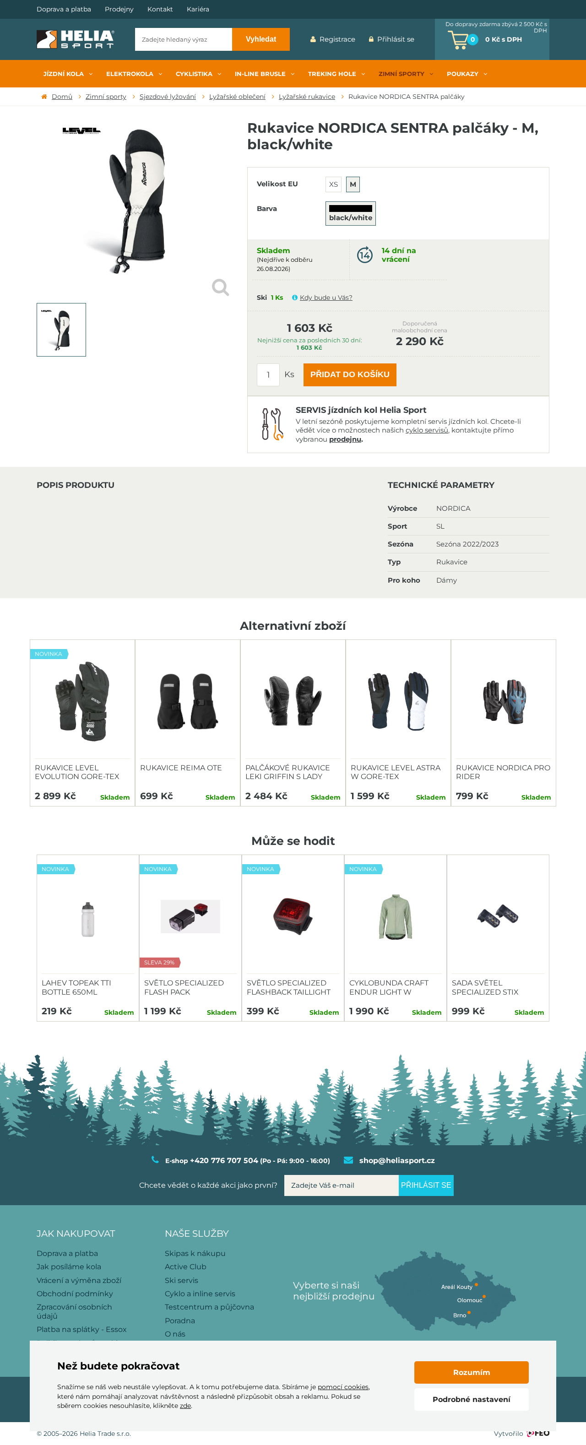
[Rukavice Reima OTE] (187, 701)
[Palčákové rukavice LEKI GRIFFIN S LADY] (293, 701)
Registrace (337, 39)
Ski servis (181, 1280)
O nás (175, 1334)
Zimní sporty (106, 96)
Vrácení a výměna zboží (79, 1280)
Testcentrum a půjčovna (209, 1307)
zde (185, 1406)
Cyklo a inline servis (200, 1293)
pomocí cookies (343, 1387)
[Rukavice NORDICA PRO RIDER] (503, 701)
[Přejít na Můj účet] (428, 39)
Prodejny (119, 9)
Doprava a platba (64, 9)
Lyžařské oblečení (237, 96)
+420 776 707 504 (224, 1160)
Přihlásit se (395, 39)
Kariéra (198, 9)
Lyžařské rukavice (307, 96)
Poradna (180, 1320)
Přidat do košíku (350, 374)
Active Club (185, 1266)
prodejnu (345, 439)
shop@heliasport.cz (397, 1160)
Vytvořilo (508, 1433)
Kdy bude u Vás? (326, 297)
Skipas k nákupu (195, 1253)
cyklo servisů (427, 430)
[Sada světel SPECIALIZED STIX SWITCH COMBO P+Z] (498, 917)
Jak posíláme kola (69, 1266)
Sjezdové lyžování (168, 96)
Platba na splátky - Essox (82, 1329)
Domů (62, 96)
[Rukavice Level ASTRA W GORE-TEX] (398, 701)
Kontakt (160, 9)
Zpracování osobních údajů (74, 1311)
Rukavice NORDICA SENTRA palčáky (406, 96)
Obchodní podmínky (75, 1293)
